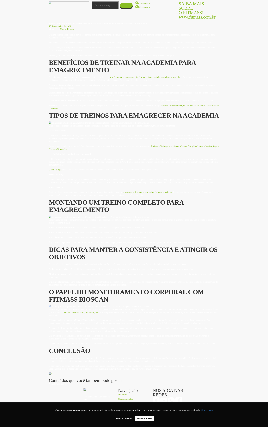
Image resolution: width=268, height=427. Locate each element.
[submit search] (126, 5)
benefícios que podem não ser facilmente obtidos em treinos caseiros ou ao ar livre (146, 77)
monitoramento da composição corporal (81, 312)
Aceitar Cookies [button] (144, 418)
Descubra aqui (55, 169)
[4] (50, 374)
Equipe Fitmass (67, 29)
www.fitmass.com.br (197, 17)
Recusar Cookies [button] (124, 418)
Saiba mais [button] (207, 410)
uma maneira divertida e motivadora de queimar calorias (147, 192)
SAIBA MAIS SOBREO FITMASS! (191, 8)
